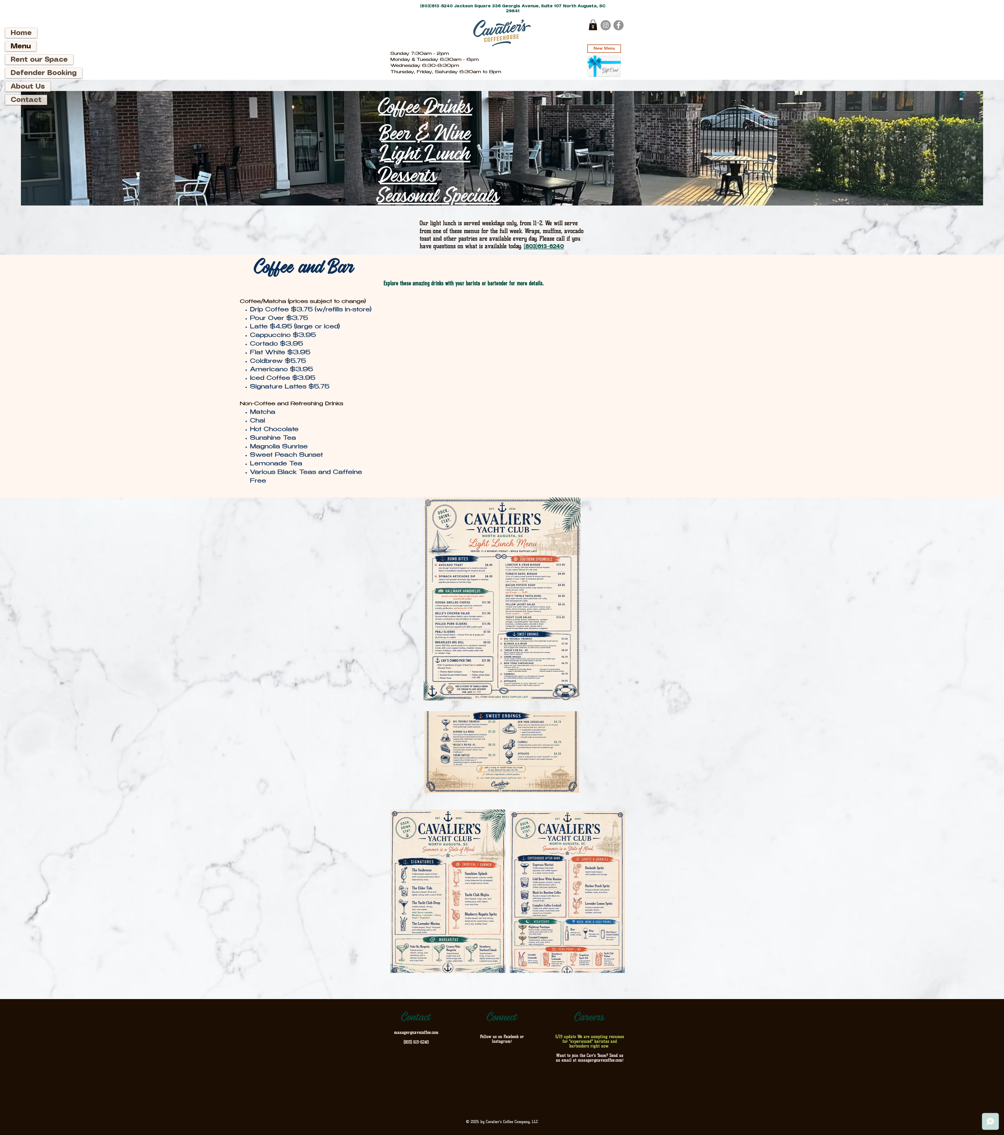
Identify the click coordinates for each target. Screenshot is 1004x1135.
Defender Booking (44, 73)
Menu (21, 46)
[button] (593, 25)
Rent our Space (39, 59)
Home (21, 33)
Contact (26, 99)
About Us (28, 86)
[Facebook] (618, 25)
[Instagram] (606, 25)
